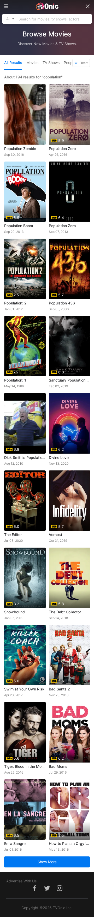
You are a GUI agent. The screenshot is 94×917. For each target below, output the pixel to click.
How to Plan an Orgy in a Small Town (69, 843)
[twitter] (47, 891)
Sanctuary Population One (69, 380)
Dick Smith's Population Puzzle (25, 457)
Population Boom (18, 225)
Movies (32, 62)
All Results (13, 62)
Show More (47, 862)
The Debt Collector (65, 612)
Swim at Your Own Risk (24, 689)
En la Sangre (15, 843)
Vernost (55, 534)
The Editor (13, 534)
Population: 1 (15, 380)
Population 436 (62, 303)
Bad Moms (58, 766)
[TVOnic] (47, 6)
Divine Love (59, 457)
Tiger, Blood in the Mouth (25, 766)
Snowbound (14, 612)
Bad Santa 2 (59, 689)
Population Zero (62, 148)
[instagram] (59, 891)
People (69, 62)
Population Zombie (20, 148)
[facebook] (34, 891)
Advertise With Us (21, 881)
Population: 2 (15, 303)
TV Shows (51, 62)
